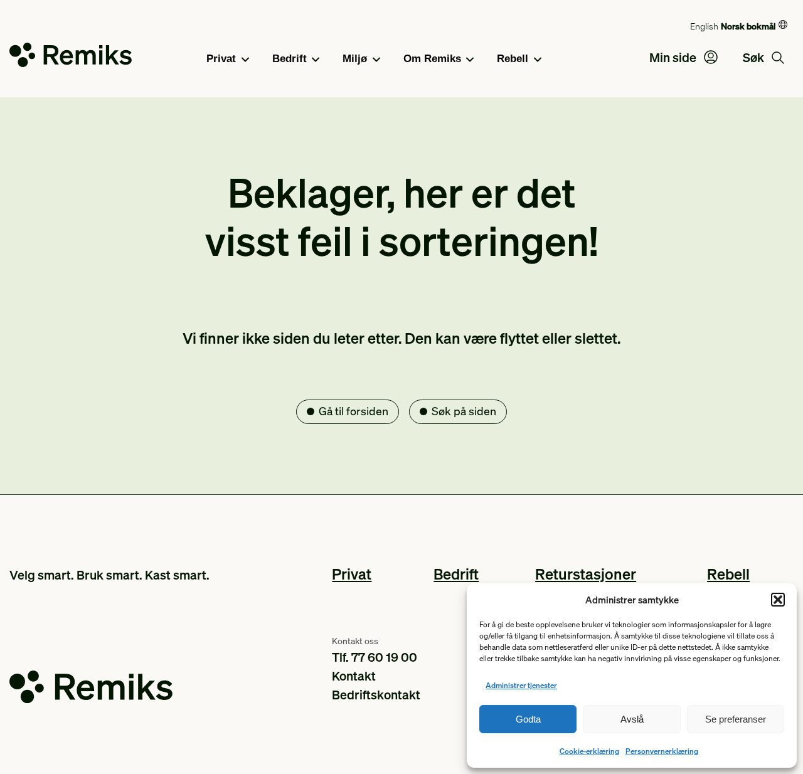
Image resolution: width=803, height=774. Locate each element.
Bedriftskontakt (376, 694)
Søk (755, 57)
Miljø (355, 59)
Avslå (632, 719)
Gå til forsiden (353, 411)
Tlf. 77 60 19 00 (374, 657)
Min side (674, 57)
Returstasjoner (585, 573)
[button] (778, 599)
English (704, 25)
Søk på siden (464, 411)
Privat (221, 59)
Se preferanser (735, 719)
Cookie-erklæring (589, 751)
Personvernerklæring (661, 751)
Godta (528, 719)
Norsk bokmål (748, 25)
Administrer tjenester (521, 685)
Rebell (512, 59)
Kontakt (354, 675)
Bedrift (289, 59)
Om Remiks (432, 59)
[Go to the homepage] (70, 57)
